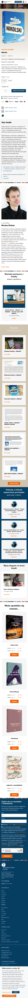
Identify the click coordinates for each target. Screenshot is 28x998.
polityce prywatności (21, 832)
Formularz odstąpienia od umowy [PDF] (9, 941)
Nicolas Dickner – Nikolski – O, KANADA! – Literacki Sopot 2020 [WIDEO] (14, 311)
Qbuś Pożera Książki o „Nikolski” (13, 473)
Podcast (3, 898)
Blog (2, 919)
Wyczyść (3, 82)
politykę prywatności (21, 824)
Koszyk (2, 931)
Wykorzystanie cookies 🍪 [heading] (11, 968)
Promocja (3, 892)
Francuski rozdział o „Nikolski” (13, 399)
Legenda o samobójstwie (14, 785)
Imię (2, 813)
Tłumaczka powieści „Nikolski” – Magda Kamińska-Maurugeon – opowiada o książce (14, 510)
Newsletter (3, 921)
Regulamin (3, 937)
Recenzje (3, 900)
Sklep (2, 909)
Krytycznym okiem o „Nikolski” (13, 375)
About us (3, 915)
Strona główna (9, 6)
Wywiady (3, 902)
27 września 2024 (14, 533)
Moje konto (3, 929)
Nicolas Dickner (7, 49)
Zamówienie (4, 933)
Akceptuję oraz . (14, 824)
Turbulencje (14, 738)
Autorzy (3, 896)
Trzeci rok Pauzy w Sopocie (11, 589)
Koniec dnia (14, 645)
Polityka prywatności (5, 935)
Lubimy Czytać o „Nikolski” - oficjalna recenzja (12, 423)
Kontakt (3, 923)
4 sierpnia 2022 (8, 591)
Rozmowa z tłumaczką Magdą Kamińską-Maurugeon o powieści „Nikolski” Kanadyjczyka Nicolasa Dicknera (14, 551)
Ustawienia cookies (5, 939)
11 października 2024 (14, 514)
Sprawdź (3, 883)
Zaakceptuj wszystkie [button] (9, 995)
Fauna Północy (14, 692)
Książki (16, 6)
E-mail (2, 818)
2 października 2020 (14, 554)
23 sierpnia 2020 (14, 315)
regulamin (10, 824)
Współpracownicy (5, 917)
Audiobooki (3, 894)
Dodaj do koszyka (18, 90)
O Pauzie (3, 911)
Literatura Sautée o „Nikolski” (12, 351)
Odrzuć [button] (16, 992)
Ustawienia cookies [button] (6, 992)
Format (5, 77)
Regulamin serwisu (14, 845)
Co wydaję (3, 913)
